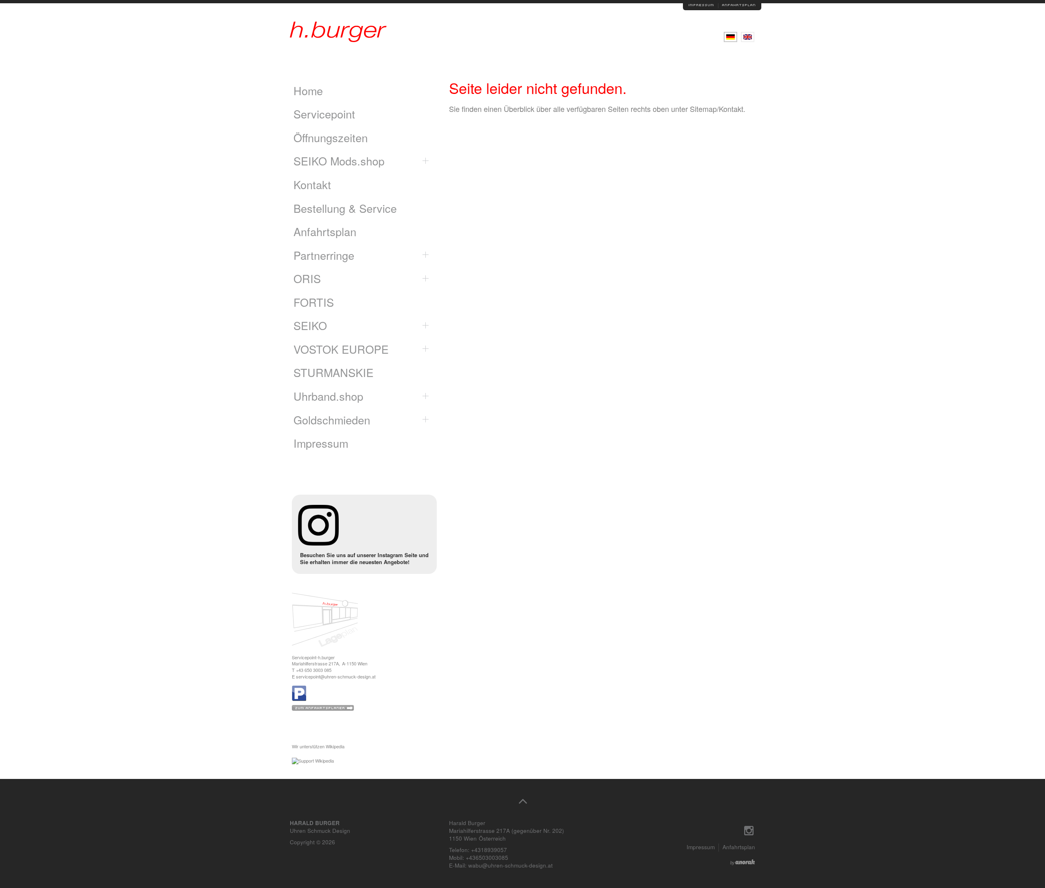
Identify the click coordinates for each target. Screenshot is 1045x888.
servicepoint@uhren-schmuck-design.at (336, 676)
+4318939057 (489, 850)
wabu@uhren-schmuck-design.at (510, 865)
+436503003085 (487, 857)
